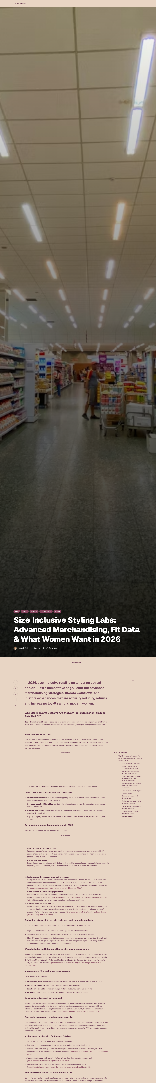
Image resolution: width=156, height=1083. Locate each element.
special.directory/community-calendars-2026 (81, 1012)
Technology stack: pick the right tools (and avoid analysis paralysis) (131, 778)
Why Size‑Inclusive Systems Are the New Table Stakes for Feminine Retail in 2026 (130, 758)
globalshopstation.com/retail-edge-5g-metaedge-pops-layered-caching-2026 (59, 1067)
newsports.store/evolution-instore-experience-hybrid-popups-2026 (54, 888)
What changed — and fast (131, 763)
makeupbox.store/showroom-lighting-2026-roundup (48, 1061)
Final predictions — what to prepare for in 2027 (131, 812)
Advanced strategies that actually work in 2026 (130, 772)
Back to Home (22, 3)
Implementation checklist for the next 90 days (131, 807)
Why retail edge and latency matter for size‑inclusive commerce (131, 786)
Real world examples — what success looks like (131, 802)
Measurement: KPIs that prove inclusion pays (132, 792)
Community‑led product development (130, 797)
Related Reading (128, 816)
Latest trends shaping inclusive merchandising (130, 767)
